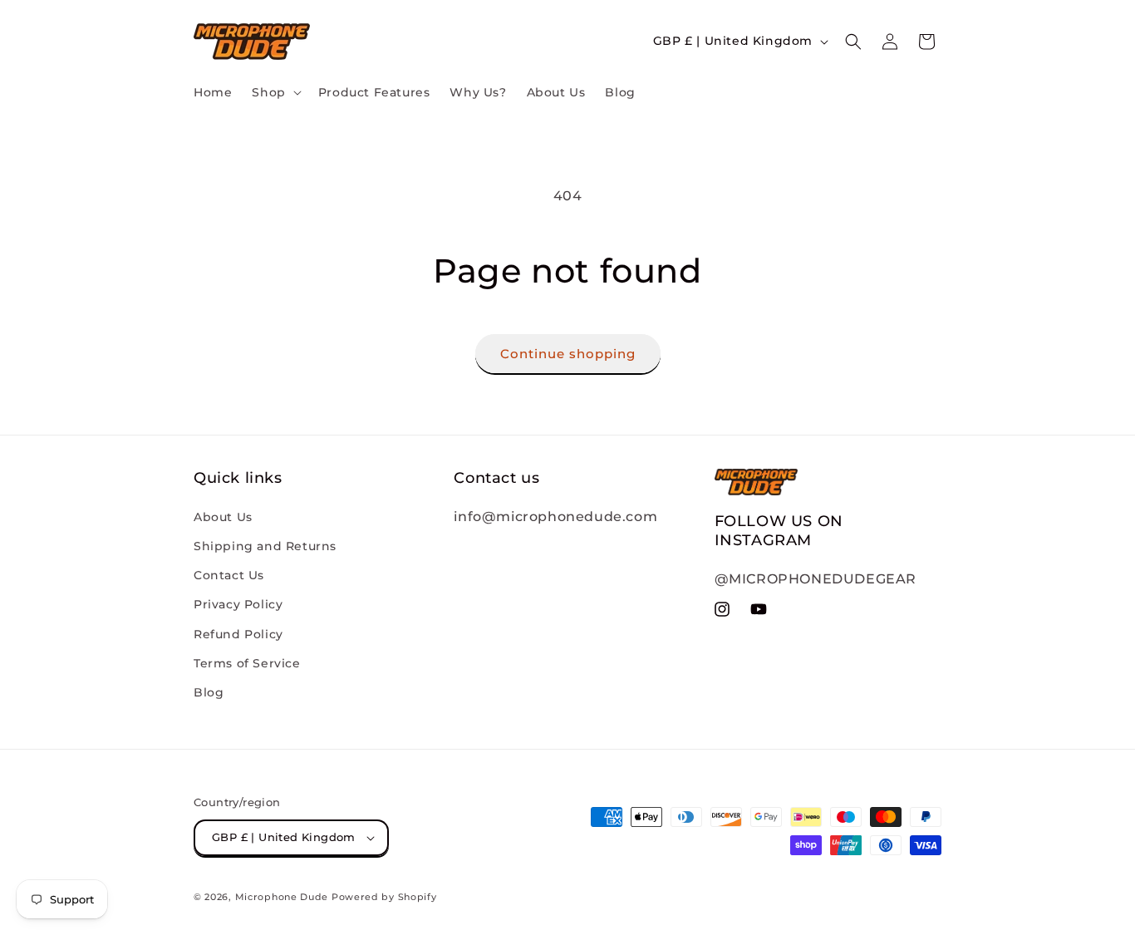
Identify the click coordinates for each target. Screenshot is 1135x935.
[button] (274, 92)
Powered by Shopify (384, 897)
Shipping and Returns (265, 546)
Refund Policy (238, 634)
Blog (209, 692)
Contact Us (229, 575)
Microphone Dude (282, 897)
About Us (223, 516)
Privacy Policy (238, 604)
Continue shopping (568, 354)
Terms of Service (247, 663)
